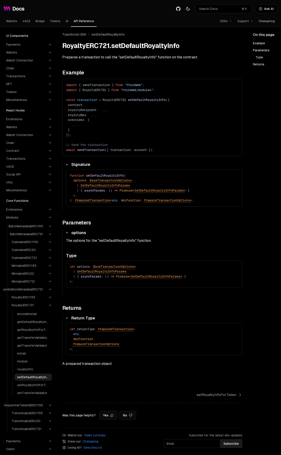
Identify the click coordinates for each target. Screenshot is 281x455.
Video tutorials (95, 435)
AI (67, 21)
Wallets (11, 21)
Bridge (40, 21)
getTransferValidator (32, 345)
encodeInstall (27, 314)
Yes (105, 415)
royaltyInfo (25, 369)
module (22, 361)
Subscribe (231, 443)
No (125, 415)
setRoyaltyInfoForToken (34, 385)
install (21, 353)
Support (243, 21)
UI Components (17, 36)
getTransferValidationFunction (34, 337)
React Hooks (15, 110)
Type (259, 57)
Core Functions (17, 200)
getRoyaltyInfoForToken (34, 329)
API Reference (84, 21)
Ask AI (269, 9)
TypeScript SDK (74, 34)
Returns (258, 64)
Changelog (267, 21)
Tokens (55, 21)
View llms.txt (92, 447)
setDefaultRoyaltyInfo (33, 377)
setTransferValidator (32, 393)
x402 (26, 21)
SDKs (224, 21)
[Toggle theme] (188, 8)
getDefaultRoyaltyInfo (33, 322)
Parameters (261, 50)
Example (259, 43)
